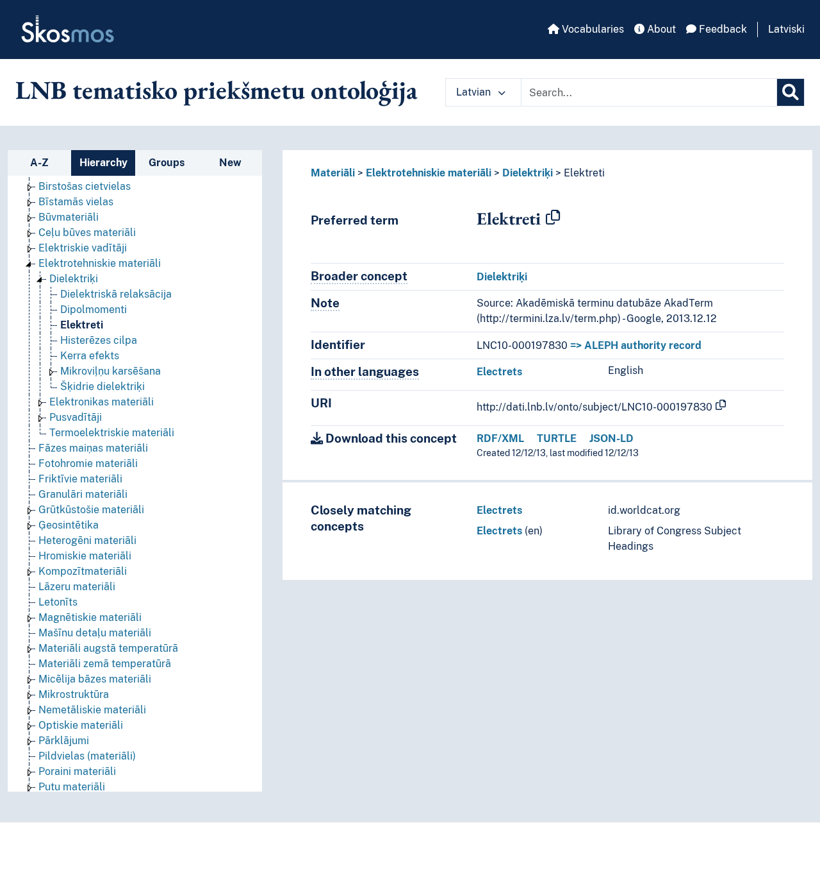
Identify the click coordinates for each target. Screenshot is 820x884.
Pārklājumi (63, 741)
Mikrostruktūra (73, 694)
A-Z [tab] (39, 163)
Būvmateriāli (68, 217)
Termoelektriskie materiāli (111, 433)
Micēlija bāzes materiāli (94, 679)
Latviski (786, 29)
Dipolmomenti (93, 309)
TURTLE (557, 438)
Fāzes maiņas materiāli (93, 448)
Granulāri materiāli (82, 494)
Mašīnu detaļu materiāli (94, 633)
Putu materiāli (71, 787)
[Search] (790, 92)
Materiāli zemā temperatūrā (104, 664)
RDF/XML (500, 438)
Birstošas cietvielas (84, 186)
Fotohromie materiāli (88, 463)
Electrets (499, 372)
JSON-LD (611, 438)
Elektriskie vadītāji (82, 248)
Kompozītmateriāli (82, 571)
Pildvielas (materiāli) (87, 756)
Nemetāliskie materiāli (92, 710)
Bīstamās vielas (75, 202)
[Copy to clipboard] (553, 218)
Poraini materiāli (77, 771)
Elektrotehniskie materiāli (99, 263)
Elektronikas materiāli (101, 402)
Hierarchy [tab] (103, 163)
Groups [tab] (166, 163)
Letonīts (58, 602)
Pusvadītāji (75, 417)
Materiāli (333, 173)
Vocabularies (591, 29)
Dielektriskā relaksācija (116, 294)
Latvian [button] (474, 92)
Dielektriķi (73, 279)
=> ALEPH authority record (635, 345)
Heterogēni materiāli (87, 540)
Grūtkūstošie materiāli (91, 510)
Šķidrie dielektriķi (102, 386)
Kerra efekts (89, 356)
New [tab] (230, 163)
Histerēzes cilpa (98, 340)
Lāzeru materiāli (76, 587)
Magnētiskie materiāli (90, 617)
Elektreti (81, 325)
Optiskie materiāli (80, 725)
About (660, 29)
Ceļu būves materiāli (87, 232)
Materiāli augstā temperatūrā (108, 648)
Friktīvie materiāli (80, 479)
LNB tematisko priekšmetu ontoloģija (216, 89)
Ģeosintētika (68, 525)
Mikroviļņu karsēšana (110, 371)
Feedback (721, 29)
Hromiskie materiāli (84, 556)
